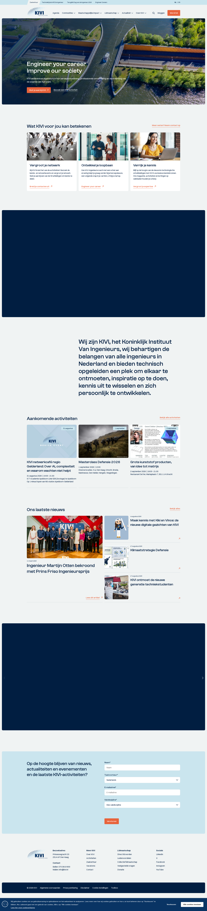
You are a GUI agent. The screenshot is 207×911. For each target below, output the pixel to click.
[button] (153, 13)
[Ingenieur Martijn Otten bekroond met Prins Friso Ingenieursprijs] (65, 537)
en (179, 2)
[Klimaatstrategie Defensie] (116, 557)
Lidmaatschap (111, 13)
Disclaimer (84, 888)
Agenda (56, 13)
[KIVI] (38, 11)
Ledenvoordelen (124, 858)
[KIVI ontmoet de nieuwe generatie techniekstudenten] (116, 587)
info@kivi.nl (63, 869)
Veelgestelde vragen (126, 866)
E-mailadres (110, 787)
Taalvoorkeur (111, 775)
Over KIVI (140, 13)
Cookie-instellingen (100, 888)
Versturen (111, 821)
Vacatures (90, 866)
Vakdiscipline (110, 800)
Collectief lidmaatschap (127, 862)
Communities (67, 13)
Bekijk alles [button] (175, 508)
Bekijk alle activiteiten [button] (170, 417)
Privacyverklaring (70, 888)
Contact (89, 869)
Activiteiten (91, 858)
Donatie (120, 869)
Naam (107, 762)
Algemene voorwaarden (50, 888)
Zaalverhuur (91, 862)
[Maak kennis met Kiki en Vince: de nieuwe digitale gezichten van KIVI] (116, 528)
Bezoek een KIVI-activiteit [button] (66, 90)
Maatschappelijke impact (88, 13)
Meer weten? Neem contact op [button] (166, 125)
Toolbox (114, 888)
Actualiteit (126, 13)
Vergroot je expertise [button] (143, 186)
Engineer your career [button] (91, 186)
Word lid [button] (174, 13)
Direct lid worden (124, 854)
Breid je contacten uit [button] (39, 186)
